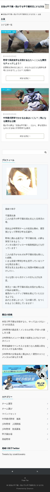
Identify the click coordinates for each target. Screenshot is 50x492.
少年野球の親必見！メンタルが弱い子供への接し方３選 (23, 331)
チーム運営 (7, 403)
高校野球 (6, 439)
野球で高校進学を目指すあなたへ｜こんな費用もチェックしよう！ (24, 62)
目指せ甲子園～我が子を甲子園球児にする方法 (22, 6)
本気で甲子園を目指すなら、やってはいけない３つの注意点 (23, 323)
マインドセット (9, 413)
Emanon (30, 488)
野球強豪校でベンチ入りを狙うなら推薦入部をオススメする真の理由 (23, 347)
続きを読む (24, 78)
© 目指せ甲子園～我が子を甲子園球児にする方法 (25, 485)
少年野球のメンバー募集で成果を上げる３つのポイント (23, 339)
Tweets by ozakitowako (13, 454)
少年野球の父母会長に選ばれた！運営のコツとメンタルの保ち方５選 (23, 355)
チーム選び (6, 90)
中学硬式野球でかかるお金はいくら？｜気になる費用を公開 (24, 119)
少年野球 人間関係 (11, 424)
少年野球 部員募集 (11, 429)
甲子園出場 (7, 434)
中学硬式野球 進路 (9, 32)
